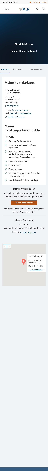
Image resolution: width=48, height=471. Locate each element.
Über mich (18, 69)
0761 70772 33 (29, 232)
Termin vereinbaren (24, 202)
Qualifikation (35, 69)
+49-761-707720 (21, 110)
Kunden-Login (39, 2)
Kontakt (5, 69)
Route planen (13, 106)
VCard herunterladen (15, 117)
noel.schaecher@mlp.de (20, 113)
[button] (23, 261)
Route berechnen (35, 269)
